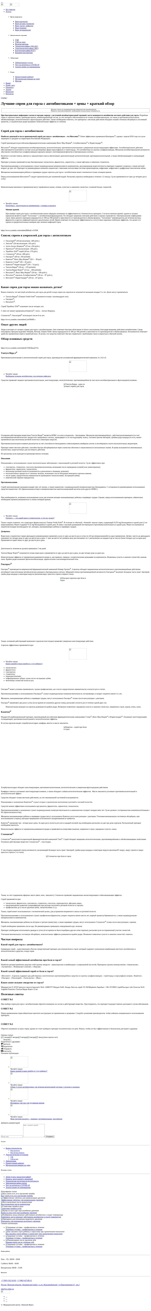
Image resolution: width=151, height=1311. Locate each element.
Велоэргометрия (21, 44)
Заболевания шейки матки (16, 1183)
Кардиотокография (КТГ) (25, 51)
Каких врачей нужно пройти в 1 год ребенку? (24, 664)
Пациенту (10, 87)
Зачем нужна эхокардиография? (18, 1177)
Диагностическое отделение (17, 1155)
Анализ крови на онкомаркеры (27, 67)
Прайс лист (10, 85)
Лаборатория (11, 1161)
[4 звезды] (31, 1037)
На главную (10, 9)
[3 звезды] (22, 1037)
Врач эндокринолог (23, 30)
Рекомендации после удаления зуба (20, 1242)
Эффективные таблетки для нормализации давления (22, 1200)
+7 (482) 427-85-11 (24, 1280)
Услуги (8, 12)
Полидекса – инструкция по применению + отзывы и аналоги (31, 206)
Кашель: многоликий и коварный (19, 1179)
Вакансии (10, 92)
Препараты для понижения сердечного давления (20, 1221)
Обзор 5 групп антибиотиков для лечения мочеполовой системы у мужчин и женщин (45, 1087)
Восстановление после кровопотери (15, 1204)
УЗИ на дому (20, 42)
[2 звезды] (13, 1037)
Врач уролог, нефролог (24, 26)
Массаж (18, 81)
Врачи (8, 83)
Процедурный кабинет (24, 77)
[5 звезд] (39, 1037)
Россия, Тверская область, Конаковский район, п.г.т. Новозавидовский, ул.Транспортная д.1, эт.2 (40, 1285)
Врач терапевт (21, 28)
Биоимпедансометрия (24, 53)
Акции (8, 90)
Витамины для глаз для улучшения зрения (27, 1103)
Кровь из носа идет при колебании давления (19, 1213)
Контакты (10, 94)
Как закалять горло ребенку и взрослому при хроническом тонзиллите (34, 1234)
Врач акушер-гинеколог (24, 24)
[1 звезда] (5, 1037)
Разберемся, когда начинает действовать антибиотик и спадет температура (31, 1217)
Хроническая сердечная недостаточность (22, 1181)
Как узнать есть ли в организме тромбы (17, 1196)
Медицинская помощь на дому (27, 79)
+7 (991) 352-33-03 (8, 1280)
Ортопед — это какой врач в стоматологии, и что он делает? (30, 518)
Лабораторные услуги (24, 63)
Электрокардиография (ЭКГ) (26, 48)
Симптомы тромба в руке (11, 1208)
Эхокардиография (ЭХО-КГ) (26, 46)
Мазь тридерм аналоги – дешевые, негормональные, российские (36, 1119)
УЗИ (17, 40)
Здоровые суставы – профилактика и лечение (24, 1229)
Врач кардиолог (21, 22)
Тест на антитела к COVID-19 (27, 65)
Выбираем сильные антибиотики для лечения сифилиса (28, 376)
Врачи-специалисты (14, 1148)
